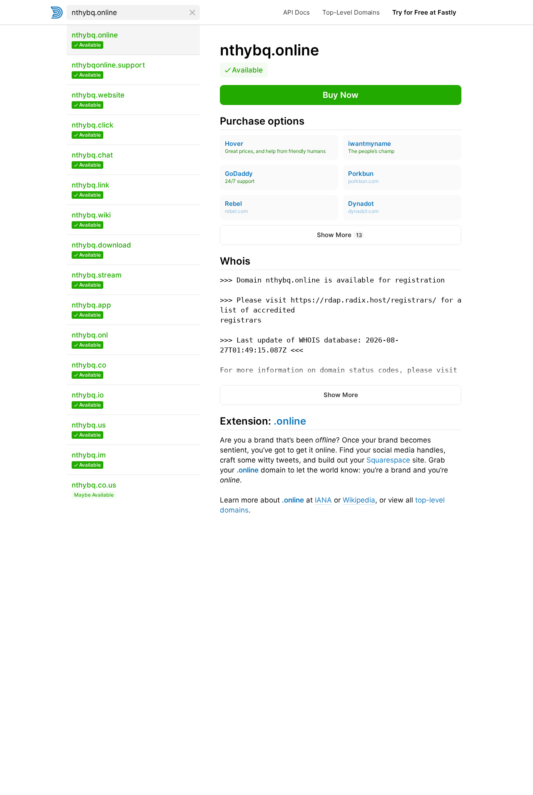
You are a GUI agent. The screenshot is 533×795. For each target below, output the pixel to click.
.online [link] (290, 421)
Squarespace (388, 460)
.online (248, 470)
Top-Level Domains (351, 12)
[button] (340, 95)
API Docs (296, 12)
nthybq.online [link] (269, 50)
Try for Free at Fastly (424, 12)
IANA (323, 500)
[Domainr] (56, 12)
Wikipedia (359, 500)
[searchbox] (133, 12)
